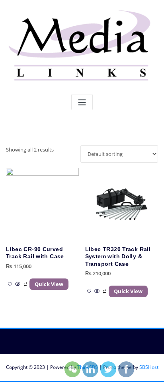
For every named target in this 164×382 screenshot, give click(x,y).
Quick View (49, 284)
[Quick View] (17, 284)
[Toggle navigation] (82, 102)
